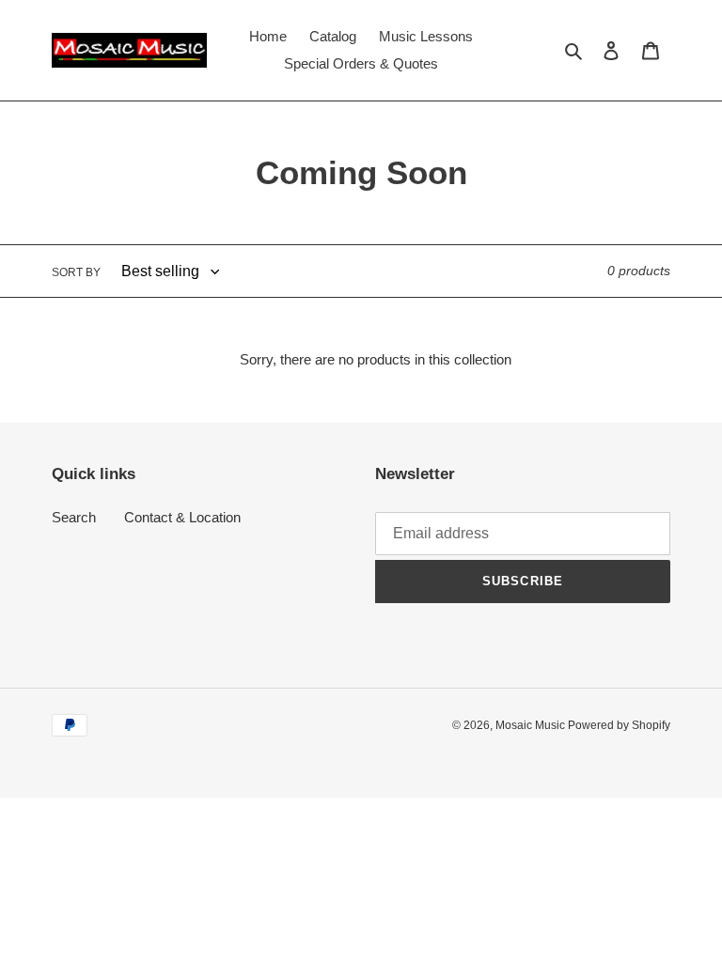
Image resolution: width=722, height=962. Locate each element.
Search (74, 517)
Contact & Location (182, 517)
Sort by (76, 272)
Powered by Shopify (619, 725)
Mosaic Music (531, 725)
